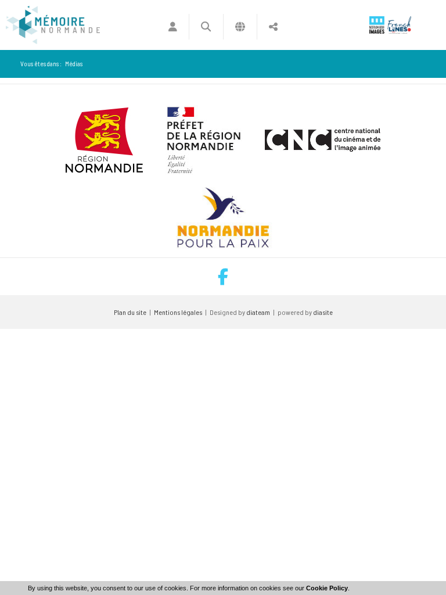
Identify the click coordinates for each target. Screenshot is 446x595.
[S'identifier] (173, 27)
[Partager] (273, 27)
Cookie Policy (327, 588)
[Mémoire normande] (53, 25)
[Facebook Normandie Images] (223, 276)
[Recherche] (205, 27)
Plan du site (130, 312)
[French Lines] (399, 25)
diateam (258, 312)
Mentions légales (178, 312)
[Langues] (240, 27)
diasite (323, 312)
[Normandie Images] (376, 25)
